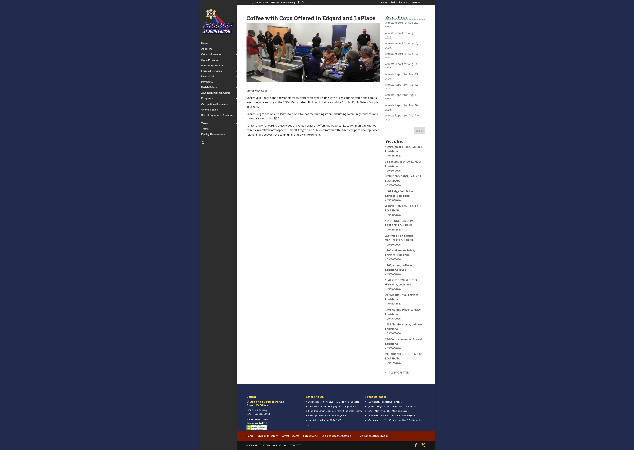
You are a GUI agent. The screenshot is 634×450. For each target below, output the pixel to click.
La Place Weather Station (336, 435)
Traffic (205, 129)
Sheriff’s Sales (209, 110)
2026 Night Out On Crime (215, 93)
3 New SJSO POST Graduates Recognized (327, 415)
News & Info (208, 76)
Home (384, 2)
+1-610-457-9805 (294, 445)
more (308, 425)
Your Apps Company (279, 445)
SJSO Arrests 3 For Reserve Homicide (385, 401)
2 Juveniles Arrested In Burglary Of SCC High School (332, 406)
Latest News (310, 435)
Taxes (204, 123)
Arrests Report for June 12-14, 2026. (324, 420)
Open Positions (210, 60)
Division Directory (398, 2)
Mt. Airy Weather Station (373, 435)
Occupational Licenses (214, 104)
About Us (206, 49)
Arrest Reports (290, 435)
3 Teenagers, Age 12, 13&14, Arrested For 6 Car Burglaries (395, 420)
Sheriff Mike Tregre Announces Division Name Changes (333, 401)
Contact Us (415, 2)
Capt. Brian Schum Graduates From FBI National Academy (335, 411)
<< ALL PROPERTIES (397, 372)
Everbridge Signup (212, 65)
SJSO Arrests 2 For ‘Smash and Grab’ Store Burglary (391, 415)
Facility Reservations (213, 134)
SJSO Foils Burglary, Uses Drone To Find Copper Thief (392, 406)
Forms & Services (211, 71)
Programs (207, 98)
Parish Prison (209, 87)
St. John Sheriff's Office (261, 445)
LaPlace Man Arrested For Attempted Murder (388, 411)
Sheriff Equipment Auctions (217, 115)
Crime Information (211, 54)
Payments (207, 82)
